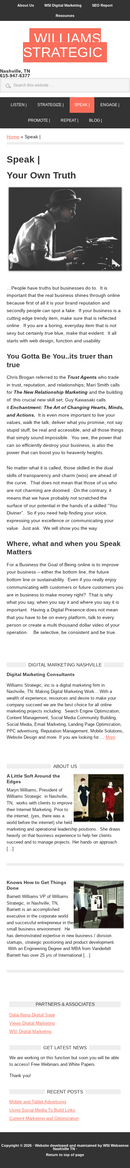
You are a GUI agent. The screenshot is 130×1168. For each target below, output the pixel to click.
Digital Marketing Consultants (41, 674)
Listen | (16, 105)
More (110, 737)
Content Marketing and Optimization (44, 1118)
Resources (65, 16)
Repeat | (67, 120)
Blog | (93, 120)
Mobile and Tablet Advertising (37, 1101)
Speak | (80, 105)
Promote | (36, 120)
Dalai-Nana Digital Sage (32, 1014)
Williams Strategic (62, 45)
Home (13, 136)
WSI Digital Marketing (63, 5)
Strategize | (48, 105)
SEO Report (102, 5)
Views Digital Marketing (32, 1023)
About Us (25, 5)
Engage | (107, 105)
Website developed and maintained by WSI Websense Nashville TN (82, 1147)
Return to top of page (65, 1155)
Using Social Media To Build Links (42, 1110)
